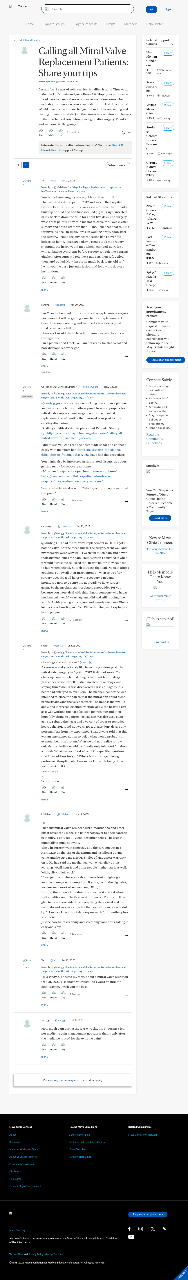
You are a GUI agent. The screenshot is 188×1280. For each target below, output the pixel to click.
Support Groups (54, 24)
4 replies (45, 371)
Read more (160, 518)
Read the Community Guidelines (154, 438)
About (12, 1134)
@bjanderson (50, 454)
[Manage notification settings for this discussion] (123, 133)
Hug (61, 135)
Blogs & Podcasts (85, 24)
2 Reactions (76, 500)
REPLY (44, 289)
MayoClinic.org (17, 1230)
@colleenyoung (90, 386)
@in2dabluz (112, 449)
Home (29, 24)
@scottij (97, 449)
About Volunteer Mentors (23, 1156)
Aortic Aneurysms (151, 86)
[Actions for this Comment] (126, 280)
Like (41, 135)
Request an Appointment (148, 1214)
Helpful (51, 135)
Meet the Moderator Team (23, 1149)
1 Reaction (73, 132)
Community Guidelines (21, 1164)
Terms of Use (16, 1254)
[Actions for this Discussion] (129, 133)
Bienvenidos (160, 642)
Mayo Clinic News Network (143, 1134)
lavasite (56, 81)
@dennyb (67, 454)
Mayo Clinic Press (78, 1149)
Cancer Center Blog (79, 1134)
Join (151, 9)
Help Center (154, 24)
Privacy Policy (35, 1254)
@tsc (53, 180)
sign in (58, 1080)
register (74, 1080)
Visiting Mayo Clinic (151, 109)
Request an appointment (166, 359)
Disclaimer (15, 1171)
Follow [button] (167, 52)
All (172, 43)
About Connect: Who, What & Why (152, 214)
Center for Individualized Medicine (87, 1142)
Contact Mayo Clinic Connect (25, 1186)
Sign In (169, 9)
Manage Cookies (54, 1254)
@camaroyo (64, 526)
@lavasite (84, 449)
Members (131, 24)
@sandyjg (60, 304)
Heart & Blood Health (27, 40)
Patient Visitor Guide (80, 1156)
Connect (23, 6)
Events (110, 24)
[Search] (45, 8)
